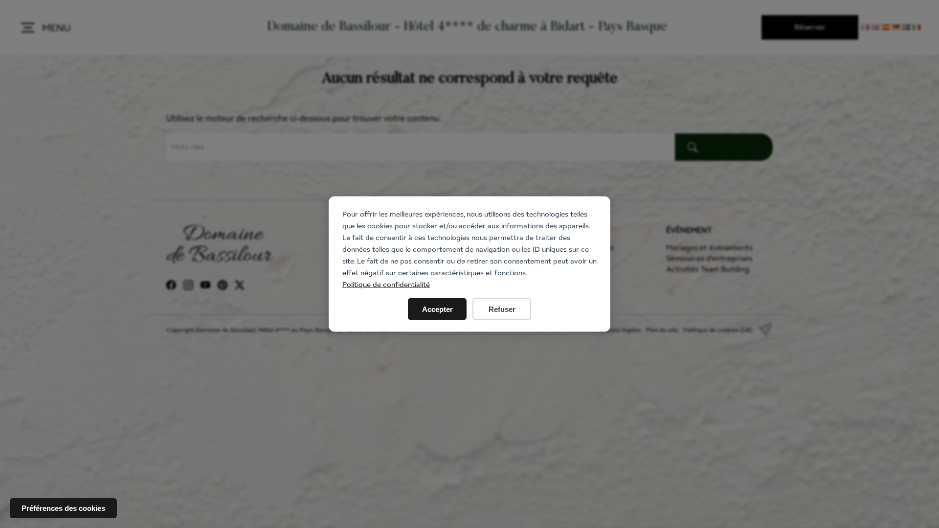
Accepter (437, 309)
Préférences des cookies (63, 508)
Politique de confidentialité (386, 284)
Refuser (502, 309)
